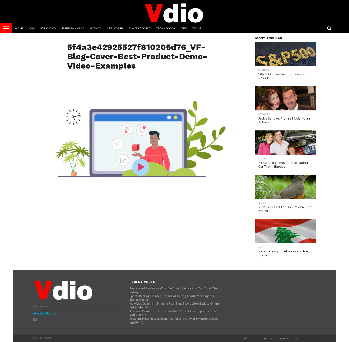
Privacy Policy (288, 338)
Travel (197, 28)
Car (32, 28)
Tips (184, 28)
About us (249, 338)
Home (19, 28)
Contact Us (267, 338)
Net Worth (115, 28)
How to (95, 28)
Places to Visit (140, 28)
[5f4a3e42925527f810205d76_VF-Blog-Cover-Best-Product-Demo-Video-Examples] (141, 195)
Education (48, 28)
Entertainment (73, 28)
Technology (166, 28)
